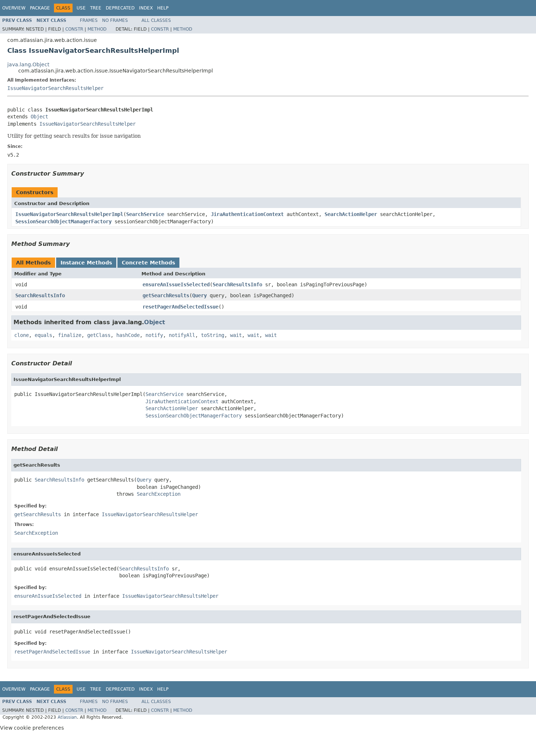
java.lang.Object (28, 64)
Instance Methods (86, 263)
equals (43, 335)
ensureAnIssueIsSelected (176, 284)
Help (162, 8)
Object (39, 116)
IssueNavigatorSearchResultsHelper (55, 88)
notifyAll (182, 335)
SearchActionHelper (351, 214)
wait (236, 335)
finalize (69, 335)
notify (154, 335)
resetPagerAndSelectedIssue (180, 307)
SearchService (145, 214)
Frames (89, 20)
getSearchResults (166, 295)
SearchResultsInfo (237, 284)
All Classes (156, 20)
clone (21, 335)
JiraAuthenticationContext (247, 214)
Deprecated (120, 8)
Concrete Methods (148, 263)
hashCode (128, 335)
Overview (14, 8)
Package (40, 8)
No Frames (115, 20)
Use (81, 8)
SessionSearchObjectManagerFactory (63, 221)
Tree (95, 8)
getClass (98, 335)
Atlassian (67, 717)
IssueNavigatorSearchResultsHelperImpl (69, 214)
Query (199, 295)
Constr (74, 29)
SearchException (158, 494)
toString (212, 335)
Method (97, 29)
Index (146, 8)
